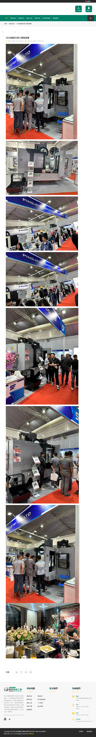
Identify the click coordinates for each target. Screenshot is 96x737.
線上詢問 (40, 706)
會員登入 (40, 696)
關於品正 (13, 18)
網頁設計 (31, 734)
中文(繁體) (87, 1)
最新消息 (21, 18)
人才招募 (40, 703)
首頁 (6, 18)
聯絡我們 (55, 18)
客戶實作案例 (46, 18)
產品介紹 (29, 18)
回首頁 (81, 731)
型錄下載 (37, 18)
